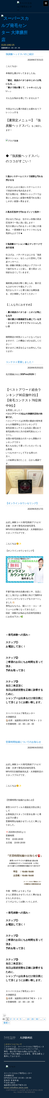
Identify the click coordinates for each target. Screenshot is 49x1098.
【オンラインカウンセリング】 (22, 503)
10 (28, 1019)
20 (32, 1019)
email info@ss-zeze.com (16, 1087)
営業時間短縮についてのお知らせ (23, 742)
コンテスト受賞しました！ (20, 362)
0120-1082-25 (7, 45)
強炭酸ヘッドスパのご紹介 (20, 54)
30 (37, 1019)
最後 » (6, 1023)
